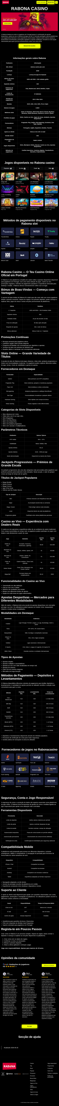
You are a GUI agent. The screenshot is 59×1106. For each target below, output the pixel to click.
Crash (35, 168)
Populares (6, 168)
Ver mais (29, 1026)
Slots (50, 168)
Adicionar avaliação (49, 965)
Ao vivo (21, 168)
